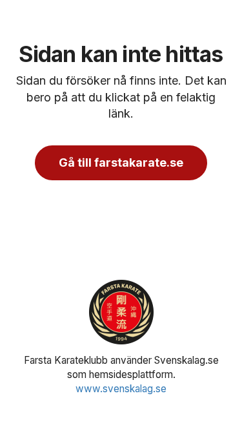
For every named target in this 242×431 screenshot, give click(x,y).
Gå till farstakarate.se (121, 162)
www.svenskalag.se (121, 389)
